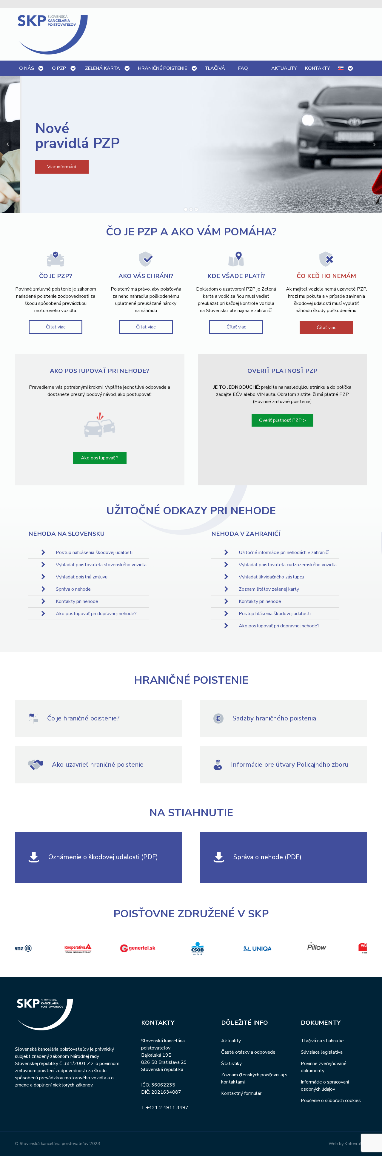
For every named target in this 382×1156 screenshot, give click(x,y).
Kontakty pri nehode (77, 601)
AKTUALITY (284, 68)
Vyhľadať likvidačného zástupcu (271, 577)
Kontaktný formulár (241, 1093)
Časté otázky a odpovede (248, 1052)
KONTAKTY (317, 68)
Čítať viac (55, 327)
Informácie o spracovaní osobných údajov (325, 1085)
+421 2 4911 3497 (167, 1107)
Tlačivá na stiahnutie (322, 1041)
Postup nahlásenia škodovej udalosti (94, 552)
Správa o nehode (73, 589)
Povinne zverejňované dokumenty (323, 1067)
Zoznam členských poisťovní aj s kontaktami (254, 1078)
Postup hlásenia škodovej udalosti (275, 613)
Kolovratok (355, 1143)
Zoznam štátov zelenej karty (269, 589)
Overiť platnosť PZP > (282, 420)
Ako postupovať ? (99, 458)
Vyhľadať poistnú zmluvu (81, 577)
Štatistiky (231, 1063)
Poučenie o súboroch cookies (331, 1100)
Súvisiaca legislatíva (322, 1052)
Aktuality (231, 1041)
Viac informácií (41, 166)
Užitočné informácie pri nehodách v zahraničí (284, 552)
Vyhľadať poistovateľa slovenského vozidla (101, 564)
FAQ (243, 68)
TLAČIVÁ (215, 68)
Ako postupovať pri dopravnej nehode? (96, 613)
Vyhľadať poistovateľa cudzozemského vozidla (288, 564)
